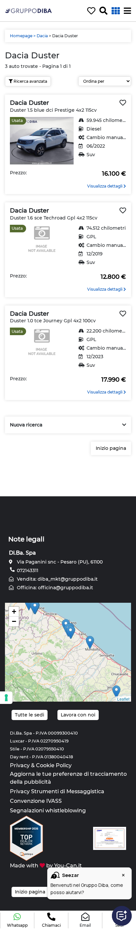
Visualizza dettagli (105, 186)
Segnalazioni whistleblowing (48, 810)
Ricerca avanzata (30, 81)
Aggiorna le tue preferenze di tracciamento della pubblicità (68, 778)
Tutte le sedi (29, 715)
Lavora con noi (78, 715)
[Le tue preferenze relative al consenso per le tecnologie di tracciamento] (6, 697)
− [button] (14, 621)
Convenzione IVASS (36, 801)
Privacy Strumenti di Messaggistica (57, 791)
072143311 (27, 570)
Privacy (20, 765)
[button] (17, 920)
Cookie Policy (54, 765)
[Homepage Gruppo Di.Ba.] (28, 10)
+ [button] (14, 611)
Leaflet (123, 699)
